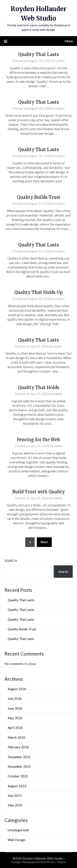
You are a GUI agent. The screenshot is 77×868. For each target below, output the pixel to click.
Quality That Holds (38, 387)
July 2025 (15, 795)
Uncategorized (18, 830)
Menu (69, 41)
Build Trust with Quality (38, 491)
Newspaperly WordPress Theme (44, 862)
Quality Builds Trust (38, 197)
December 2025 (19, 757)
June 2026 (15, 708)
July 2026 (15, 698)
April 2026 (15, 727)
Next (44, 542)
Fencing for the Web (38, 439)
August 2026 (17, 689)
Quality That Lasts (38, 54)
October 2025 (18, 776)
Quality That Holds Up (38, 292)
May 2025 (15, 805)
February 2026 (18, 747)
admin (60, 61)
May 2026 (15, 718)
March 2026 (16, 737)
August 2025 (17, 786)
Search (10, 561)
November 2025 (19, 766)
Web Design (16, 840)
